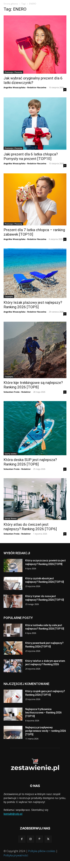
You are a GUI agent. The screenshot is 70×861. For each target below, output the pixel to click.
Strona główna (11, 3)
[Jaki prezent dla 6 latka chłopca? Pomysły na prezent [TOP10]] (35, 123)
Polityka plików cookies (41, 851)
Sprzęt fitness (11, 518)
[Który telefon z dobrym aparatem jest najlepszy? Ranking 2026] (13, 666)
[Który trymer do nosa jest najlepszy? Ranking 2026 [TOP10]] (13, 601)
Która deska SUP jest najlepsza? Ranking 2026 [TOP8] (30, 462)
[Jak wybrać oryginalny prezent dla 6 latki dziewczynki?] (35, 44)
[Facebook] (21, 839)
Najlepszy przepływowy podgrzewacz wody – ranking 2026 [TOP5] (45, 731)
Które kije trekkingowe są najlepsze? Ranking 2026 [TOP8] (33, 384)
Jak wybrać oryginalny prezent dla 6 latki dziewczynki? (33, 80)
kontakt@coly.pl (13, 813)
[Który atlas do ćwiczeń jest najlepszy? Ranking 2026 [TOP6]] (35, 499)
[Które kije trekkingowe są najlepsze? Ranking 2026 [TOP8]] (35, 350)
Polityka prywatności (16, 855)
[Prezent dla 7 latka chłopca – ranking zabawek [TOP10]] (35, 199)
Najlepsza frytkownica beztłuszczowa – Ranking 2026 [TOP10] (43, 713)
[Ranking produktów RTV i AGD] (35, 765)
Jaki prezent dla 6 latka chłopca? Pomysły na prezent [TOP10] (31, 156)
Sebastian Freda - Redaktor (17, 392)
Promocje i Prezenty (13, 72)
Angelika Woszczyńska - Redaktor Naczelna (25, 87)
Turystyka (9, 296)
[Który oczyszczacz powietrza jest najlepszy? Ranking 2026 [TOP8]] (13, 565)
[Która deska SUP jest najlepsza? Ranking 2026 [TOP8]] (35, 428)
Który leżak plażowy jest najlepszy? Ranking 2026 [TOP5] (33, 304)
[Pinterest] (39, 839)
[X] (48, 839)
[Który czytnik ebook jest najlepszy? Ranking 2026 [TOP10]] (13, 583)
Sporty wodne (11, 453)
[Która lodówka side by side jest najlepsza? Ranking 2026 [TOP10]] (13, 630)
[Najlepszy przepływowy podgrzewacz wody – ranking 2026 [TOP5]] (13, 732)
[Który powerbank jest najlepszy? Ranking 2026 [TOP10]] (13, 648)
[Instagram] (30, 839)
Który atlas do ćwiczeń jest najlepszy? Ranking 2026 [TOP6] (30, 526)
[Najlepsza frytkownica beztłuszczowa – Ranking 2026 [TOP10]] (13, 714)
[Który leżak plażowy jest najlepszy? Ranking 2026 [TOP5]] (35, 273)
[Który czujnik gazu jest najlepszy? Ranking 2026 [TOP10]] (13, 696)
